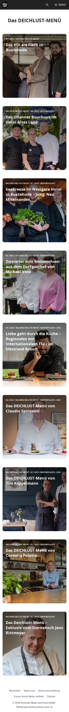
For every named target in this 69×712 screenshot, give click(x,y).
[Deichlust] (5, 5)
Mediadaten (15, 690)
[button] (47, 5)
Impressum (29, 690)
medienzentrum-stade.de (40, 706)
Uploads (51, 696)
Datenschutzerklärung (49, 690)
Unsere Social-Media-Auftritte (29, 696)
